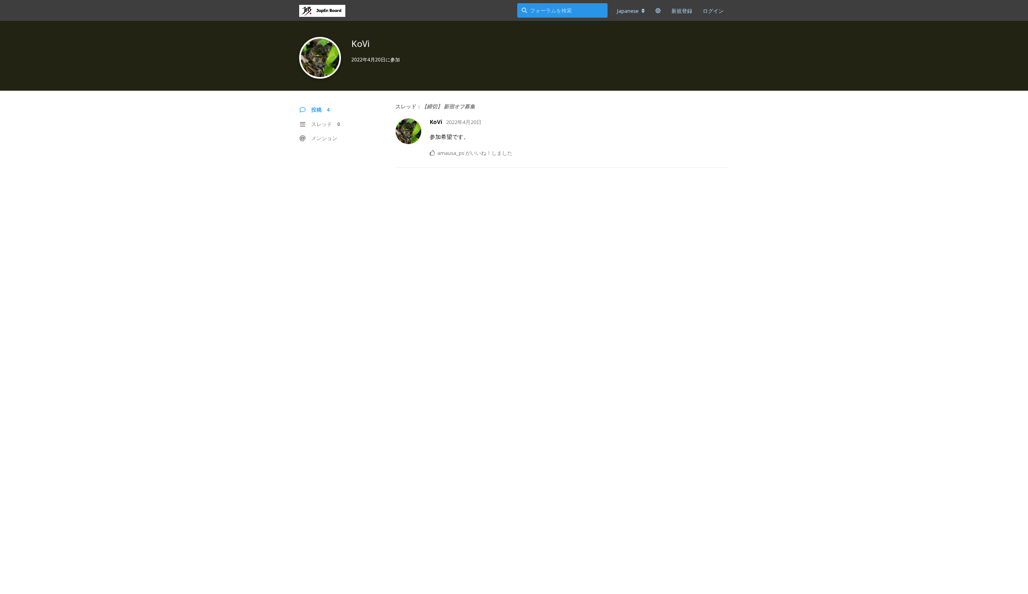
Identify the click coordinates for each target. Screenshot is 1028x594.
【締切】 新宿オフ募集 (448, 106)
